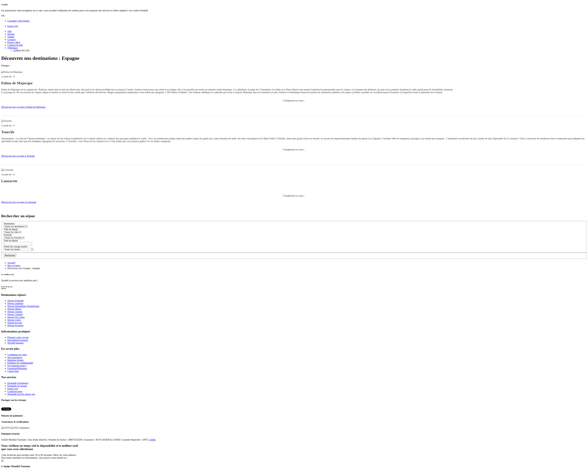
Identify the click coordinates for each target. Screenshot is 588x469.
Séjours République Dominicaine (23, 306)
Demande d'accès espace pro (21, 394)
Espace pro (12, 26)
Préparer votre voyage (18, 337)
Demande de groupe (17, 386)
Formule (8, 235)
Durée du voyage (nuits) (15, 246)
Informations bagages (17, 340)
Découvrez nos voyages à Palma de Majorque (23, 107)
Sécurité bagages (15, 343)
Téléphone (12, 48)
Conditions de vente (17, 354)
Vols (9, 31)
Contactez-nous (14, 391)
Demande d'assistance (17, 383)
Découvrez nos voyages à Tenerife (18, 156)
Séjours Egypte (14, 322)
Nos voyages (13, 265)
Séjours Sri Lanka (16, 317)
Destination (9, 223)
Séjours (11, 34)
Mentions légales (15, 360)
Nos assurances (14, 357)
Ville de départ (11, 229)
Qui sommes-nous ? (16, 365)
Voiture (10, 36)
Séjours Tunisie (14, 311)
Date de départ (11, 240)
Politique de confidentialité (20, 363)
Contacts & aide (15, 45)
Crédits (152, 439)
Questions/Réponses (17, 368)
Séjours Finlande (15, 300)
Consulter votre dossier (18, 21)
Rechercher (10, 255)
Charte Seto (13, 371)
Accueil (11, 262)
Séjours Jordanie (15, 303)
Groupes (11, 39)
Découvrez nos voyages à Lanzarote (18, 202)
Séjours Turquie (15, 314)
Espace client (13, 42)
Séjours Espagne (15, 325)
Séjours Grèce (14, 320)
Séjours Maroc (14, 309)
